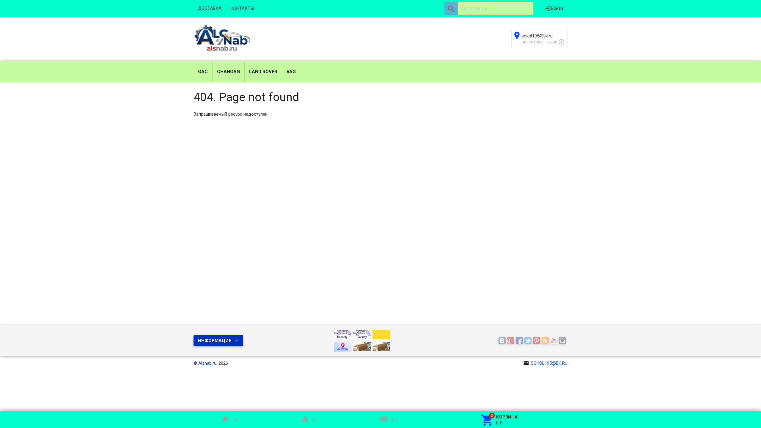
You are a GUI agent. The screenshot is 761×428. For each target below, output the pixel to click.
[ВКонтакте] (503, 341)
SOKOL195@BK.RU (545, 363)
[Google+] (511, 341)
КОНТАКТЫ (242, 8)
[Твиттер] (528, 341)
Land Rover (263, 71)
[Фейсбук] (520, 341)
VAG (291, 71)
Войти (554, 8)
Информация (215, 340)
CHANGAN (228, 71)
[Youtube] (554, 341)
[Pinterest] (537, 341)
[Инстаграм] (563, 341)
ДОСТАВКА (209, 8)
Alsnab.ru (207, 363)
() (230, 418)
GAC (203, 71)
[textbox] (489, 8)
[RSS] (546, 341)
